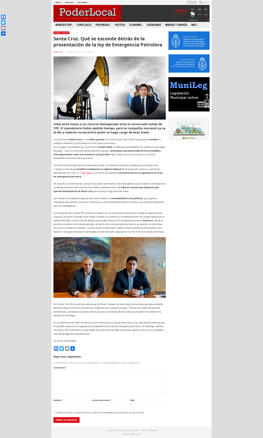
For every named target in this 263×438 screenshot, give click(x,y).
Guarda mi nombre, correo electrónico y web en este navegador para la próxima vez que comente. (100, 412)
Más (193, 24)
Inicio (58, 2)
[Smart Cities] (189, 139)
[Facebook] (3, 17)
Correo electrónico (102, 400)
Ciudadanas (154, 24)
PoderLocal (57, 52)
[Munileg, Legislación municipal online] (189, 110)
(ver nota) (87, 172)
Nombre (58, 400)
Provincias (102, 24)
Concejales (84, 24)
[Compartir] (3, 33)
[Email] (3, 28)
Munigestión (63, 24)
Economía (135, 24)
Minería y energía (176, 24)
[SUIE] (189, 71)
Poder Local (135, 434)
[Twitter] (3, 22)
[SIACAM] (189, 49)
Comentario (60, 367)
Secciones (82, 2)
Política (120, 24)
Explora (69, 2)
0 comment (89, 52)
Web (132, 400)
